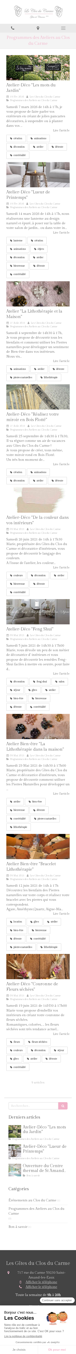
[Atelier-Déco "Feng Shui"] (38, 611)
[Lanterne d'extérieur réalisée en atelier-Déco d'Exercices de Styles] (38, 174)
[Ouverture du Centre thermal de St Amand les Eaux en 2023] (14, 1170)
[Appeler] (12, 28)
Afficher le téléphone (41, 1282)
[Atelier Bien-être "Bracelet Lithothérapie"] (38, 846)
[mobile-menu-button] (63, 28)
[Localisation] (38, 28)
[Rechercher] (63, 1106)
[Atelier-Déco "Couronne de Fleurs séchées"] (38, 966)
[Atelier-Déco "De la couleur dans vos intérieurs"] (38, 500)
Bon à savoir (17, 1227)
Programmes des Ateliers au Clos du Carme (36, 1211)
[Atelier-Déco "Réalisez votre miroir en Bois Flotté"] (38, 397)
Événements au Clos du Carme (32, 1200)
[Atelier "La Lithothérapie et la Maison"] (38, 293)
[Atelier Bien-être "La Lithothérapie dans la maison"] (38, 726)
